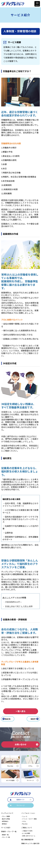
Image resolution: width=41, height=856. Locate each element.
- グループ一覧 (5, 837)
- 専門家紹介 (5, 821)
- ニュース (24, 816)
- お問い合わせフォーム (28, 836)
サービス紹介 (5, 827)
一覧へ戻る (20, 711)
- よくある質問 (25, 833)
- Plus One (24, 824)
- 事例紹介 (4, 824)
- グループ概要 (5, 816)
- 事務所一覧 (5, 835)
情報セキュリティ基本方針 (30, 843)
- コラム (23, 821)
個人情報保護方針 (27, 839)
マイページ (20, 805)
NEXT (33, 718)
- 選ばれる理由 (5, 819)
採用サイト (20, 799)
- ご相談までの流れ (27, 831)
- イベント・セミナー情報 (29, 819)
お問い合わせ (20, 744)
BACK (7, 718)
